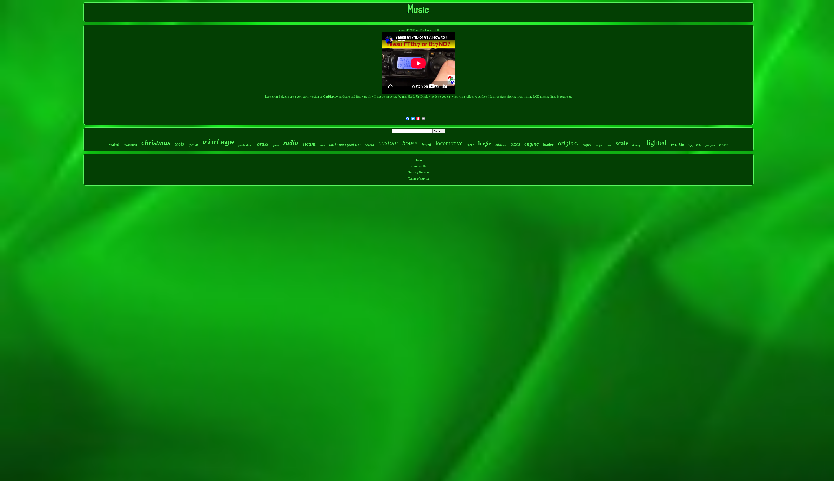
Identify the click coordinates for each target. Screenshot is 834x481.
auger (599, 145)
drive (322, 145)
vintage (218, 142)
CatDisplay (330, 96)
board (426, 144)
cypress (694, 144)
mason (723, 144)
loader (548, 144)
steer (470, 145)
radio (290, 143)
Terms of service (418, 178)
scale (622, 143)
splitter (276, 145)
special (193, 145)
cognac (587, 145)
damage (637, 145)
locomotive (449, 143)
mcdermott (130, 145)
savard (369, 145)
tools (179, 144)
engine (531, 144)
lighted (656, 143)
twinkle (677, 144)
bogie (484, 143)
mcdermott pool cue (345, 144)
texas (515, 144)
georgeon (710, 145)
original (568, 143)
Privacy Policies (418, 172)
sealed (114, 144)
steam (309, 144)
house (409, 143)
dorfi (608, 145)
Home (418, 160)
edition (500, 144)
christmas (155, 143)
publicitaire (245, 145)
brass (262, 144)
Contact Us (418, 166)
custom (388, 143)
